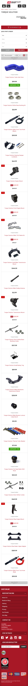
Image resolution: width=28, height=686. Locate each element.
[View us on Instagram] (15, 637)
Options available (14, 449)
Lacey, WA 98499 (6, 625)
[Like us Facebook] (2, 637)
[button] (12, 583)
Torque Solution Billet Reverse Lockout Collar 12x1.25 (14, 416)
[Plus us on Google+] (20, 637)
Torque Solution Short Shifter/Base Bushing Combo (14, 340)
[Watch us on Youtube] (11, 637)
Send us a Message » (7, 629)
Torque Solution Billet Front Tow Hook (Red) (14, 571)
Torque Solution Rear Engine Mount (14, 519)
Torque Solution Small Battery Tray (14, 365)
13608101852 (4, 627)
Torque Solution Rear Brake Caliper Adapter (14, 546)
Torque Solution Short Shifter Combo (14, 495)
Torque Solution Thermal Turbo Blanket (14, 441)
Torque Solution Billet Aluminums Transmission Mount (14, 390)
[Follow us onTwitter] (6, 637)
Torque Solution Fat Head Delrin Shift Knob (14, 469)
